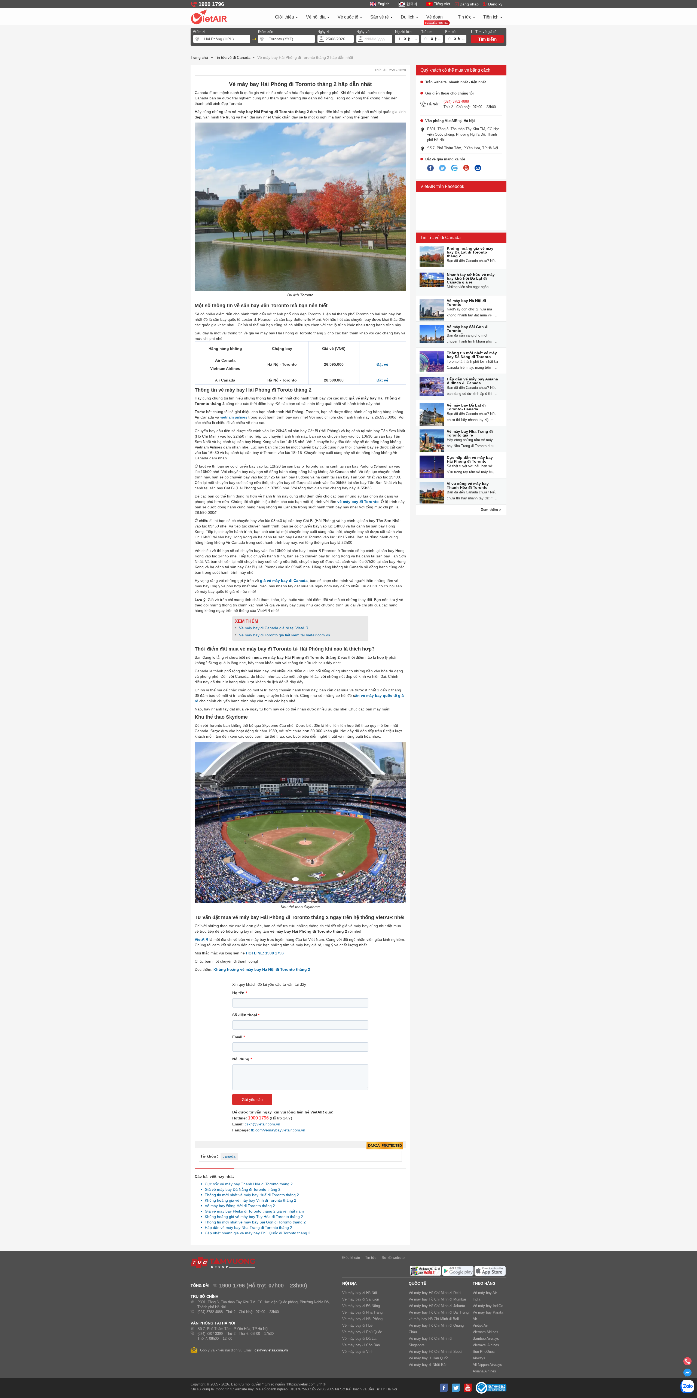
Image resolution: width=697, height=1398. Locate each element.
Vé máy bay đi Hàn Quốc (428, 1358)
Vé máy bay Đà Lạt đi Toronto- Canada (466, 407)
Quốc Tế (417, 1283)
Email (238, 1037)
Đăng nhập (469, 4)
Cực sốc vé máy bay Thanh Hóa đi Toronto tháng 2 (247, 1184)
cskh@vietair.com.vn (262, 1124)
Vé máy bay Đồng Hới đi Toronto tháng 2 (238, 1206)
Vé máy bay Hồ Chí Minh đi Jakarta (437, 1306)
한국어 (411, 4)
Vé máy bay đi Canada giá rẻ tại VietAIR (273, 628)
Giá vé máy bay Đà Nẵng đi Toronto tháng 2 (241, 1189)
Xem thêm (490, 510)
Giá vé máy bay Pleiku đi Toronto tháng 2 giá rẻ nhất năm (253, 1211)
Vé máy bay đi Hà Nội (359, 1293)
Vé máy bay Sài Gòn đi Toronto (467, 329)
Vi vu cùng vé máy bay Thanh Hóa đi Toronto (468, 485)
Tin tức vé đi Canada (440, 237)
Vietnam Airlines (485, 1332)
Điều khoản (351, 1258)
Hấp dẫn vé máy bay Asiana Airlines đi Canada (472, 381)
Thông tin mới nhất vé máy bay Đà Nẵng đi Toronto (472, 355)
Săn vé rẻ (380, 17)
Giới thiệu (285, 17)
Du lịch (408, 17)
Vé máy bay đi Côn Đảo (361, 1345)
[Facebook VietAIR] (430, 168)
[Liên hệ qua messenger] (687, 1374)
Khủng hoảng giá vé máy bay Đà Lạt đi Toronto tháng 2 (470, 252)
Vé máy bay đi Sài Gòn (360, 1299)
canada (229, 1156)
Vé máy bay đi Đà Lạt (359, 1338)
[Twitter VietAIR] (442, 168)
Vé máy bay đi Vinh (357, 1352)
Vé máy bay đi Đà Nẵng (361, 1306)
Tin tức (465, 17)
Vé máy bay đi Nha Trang (362, 1312)
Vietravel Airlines (486, 1345)
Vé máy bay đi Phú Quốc (362, 1332)
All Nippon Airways (487, 1365)
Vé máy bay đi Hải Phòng (362, 1319)
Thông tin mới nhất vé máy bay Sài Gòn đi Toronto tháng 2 (254, 1222)
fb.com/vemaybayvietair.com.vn (278, 1130)
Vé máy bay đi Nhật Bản (428, 1365)
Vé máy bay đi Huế (357, 1325)
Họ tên (239, 993)
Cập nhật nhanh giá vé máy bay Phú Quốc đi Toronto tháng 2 (256, 1233)
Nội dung (242, 1059)
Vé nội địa (316, 17)
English (383, 4)
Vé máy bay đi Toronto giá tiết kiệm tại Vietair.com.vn (284, 635)
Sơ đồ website (393, 1258)
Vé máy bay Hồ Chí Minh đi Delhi (435, 1293)
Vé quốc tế (348, 17)
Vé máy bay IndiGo (488, 1306)
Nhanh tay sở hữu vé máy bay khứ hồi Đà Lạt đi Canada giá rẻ (471, 278)
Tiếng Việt (442, 4)
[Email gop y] (478, 168)
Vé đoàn (434, 17)
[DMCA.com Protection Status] (384, 1146)
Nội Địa (349, 1283)
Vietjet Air (480, 1325)
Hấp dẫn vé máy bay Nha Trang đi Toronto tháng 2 (247, 1227)
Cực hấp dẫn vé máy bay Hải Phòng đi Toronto (470, 459)
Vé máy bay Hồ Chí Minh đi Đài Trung (439, 1312)
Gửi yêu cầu (252, 1099)
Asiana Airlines (484, 1371)
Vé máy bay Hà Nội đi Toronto (466, 302)
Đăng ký (495, 4)
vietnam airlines (233, 417)
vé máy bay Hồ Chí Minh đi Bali (434, 1319)
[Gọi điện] (687, 1363)
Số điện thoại (245, 1015)
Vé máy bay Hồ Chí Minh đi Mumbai (437, 1299)
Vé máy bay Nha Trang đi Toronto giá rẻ (470, 433)
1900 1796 (258, 1118)
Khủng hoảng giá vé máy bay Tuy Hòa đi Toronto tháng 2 (252, 1216)
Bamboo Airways (486, 1338)
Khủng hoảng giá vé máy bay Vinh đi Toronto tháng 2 (249, 1200)
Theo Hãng (484, 1283)
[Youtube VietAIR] (466, 168)
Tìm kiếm (487, 39)
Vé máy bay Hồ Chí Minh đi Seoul (435, 1352)
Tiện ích (491, 17)
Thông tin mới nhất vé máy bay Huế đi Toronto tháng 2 (250, 1195)
